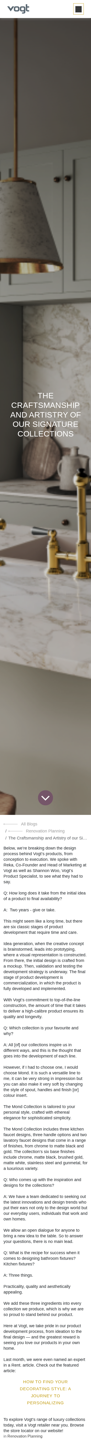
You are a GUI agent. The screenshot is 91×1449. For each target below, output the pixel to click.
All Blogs (29, 824)
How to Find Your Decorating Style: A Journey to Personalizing (45, 1392)
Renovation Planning (45, 831)
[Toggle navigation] (78, 9)
